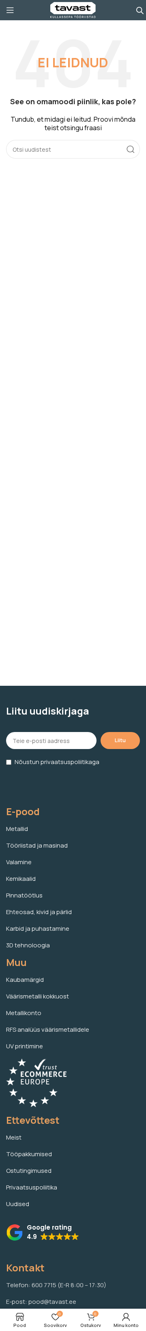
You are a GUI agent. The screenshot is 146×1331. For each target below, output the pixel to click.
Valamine (19, 862)
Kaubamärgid (25, 979)
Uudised (17, 1204)
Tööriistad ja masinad (37, 845)
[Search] (130, 149)
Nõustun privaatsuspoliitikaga (57, 762)
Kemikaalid (21, 878)
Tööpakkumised (29, 1154)
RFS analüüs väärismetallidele (47, 1029)
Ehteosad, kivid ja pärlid (39, 912)
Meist (13, 1137)
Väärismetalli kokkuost (37, 996)
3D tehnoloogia (28, 945)
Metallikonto (23, 1013)
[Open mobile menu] (10, 10)
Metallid (17, 828)
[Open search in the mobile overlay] (140, 10)
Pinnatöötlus (24, 895)
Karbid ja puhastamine (37, 928)
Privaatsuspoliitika (31, 1187)
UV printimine (24, 1046)
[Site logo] (73, 9)
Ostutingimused (29, 1170)
